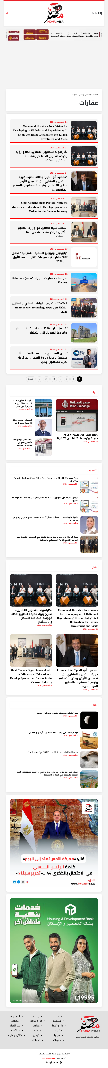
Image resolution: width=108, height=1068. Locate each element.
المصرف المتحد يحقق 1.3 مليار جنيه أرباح (22, 421)
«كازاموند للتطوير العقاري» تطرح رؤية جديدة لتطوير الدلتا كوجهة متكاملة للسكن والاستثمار (42, 156)
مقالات (15, 1020)
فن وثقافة (36, 1020)
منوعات (57, 1040)
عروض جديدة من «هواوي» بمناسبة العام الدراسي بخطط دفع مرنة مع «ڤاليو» (45, 499)
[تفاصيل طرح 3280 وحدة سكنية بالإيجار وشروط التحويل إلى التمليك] (84, 333)
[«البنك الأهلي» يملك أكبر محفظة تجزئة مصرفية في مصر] (43, 408)
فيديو (36, 1035)
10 (54, 379)
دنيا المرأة (15, 1025)
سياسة (57, 1020)
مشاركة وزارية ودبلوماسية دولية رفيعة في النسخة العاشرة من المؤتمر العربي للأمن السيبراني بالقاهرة (47, 538)
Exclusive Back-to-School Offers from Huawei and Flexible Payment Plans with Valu (46, 479)
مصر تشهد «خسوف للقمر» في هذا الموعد (57, 713)
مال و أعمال (57, 1025)
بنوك (94, 392)
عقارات (93, 567)
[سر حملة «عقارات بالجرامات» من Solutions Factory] (84, 282)
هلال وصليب (15, 1035)
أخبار (94, 705)
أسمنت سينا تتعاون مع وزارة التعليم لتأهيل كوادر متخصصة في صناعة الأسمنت (43, 232)
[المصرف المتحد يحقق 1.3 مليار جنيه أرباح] (43, 427)
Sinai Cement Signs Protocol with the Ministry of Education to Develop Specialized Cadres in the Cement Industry (39, 207)
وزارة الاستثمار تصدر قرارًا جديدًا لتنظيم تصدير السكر (52, 752)
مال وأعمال (83, 94)
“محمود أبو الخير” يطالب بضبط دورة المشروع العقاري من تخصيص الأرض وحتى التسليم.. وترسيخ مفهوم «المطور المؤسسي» (40, 183)
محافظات (15, 1030)
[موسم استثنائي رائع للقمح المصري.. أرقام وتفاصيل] (89, 740)
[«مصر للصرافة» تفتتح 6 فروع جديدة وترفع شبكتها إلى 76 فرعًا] (77, 415)
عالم (36, 1030)
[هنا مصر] (54, 13)
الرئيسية (92, 94)
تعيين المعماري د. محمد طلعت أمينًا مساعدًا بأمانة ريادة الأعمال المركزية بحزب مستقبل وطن (43, 358)
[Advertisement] (54, 65)
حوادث (36, 1025)
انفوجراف (15, 1016)
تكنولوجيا (91, 470)
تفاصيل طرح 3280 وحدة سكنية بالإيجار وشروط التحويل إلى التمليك (41, 330)
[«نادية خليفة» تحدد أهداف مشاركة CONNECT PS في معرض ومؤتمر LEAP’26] (89, 525)
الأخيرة (30, 379)
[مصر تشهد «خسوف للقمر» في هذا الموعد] (89, 720)
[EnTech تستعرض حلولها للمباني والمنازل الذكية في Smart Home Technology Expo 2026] (84, 307)
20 (46, 379)
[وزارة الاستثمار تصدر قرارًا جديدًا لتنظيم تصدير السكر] (89, 759)
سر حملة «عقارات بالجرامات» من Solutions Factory (40, 280)
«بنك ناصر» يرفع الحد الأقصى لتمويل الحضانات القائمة (22, 443)
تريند (56, 1030)
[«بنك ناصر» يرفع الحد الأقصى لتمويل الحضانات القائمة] (43, 447)
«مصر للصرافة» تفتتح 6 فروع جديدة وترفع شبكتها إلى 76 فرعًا (77, 436)
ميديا (57, 1035)
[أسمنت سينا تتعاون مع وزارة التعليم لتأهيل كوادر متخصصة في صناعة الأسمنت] (84, 232)
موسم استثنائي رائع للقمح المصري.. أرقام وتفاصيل (53, 733)
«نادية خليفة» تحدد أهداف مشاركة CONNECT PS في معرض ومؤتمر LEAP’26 (45, 518)
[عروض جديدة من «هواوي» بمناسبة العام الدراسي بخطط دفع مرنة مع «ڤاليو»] (89, 505)
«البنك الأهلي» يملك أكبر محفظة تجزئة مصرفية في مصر (22, 403)
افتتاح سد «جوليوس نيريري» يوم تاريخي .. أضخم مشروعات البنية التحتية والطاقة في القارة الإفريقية (47, 773)
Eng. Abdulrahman (49, 1058)
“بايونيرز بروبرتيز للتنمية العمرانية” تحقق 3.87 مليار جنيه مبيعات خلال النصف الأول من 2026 (40, 257)
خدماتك (36, 1040)
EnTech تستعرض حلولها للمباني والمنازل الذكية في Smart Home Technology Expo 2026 (40, 307)
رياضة (36, 1016)
